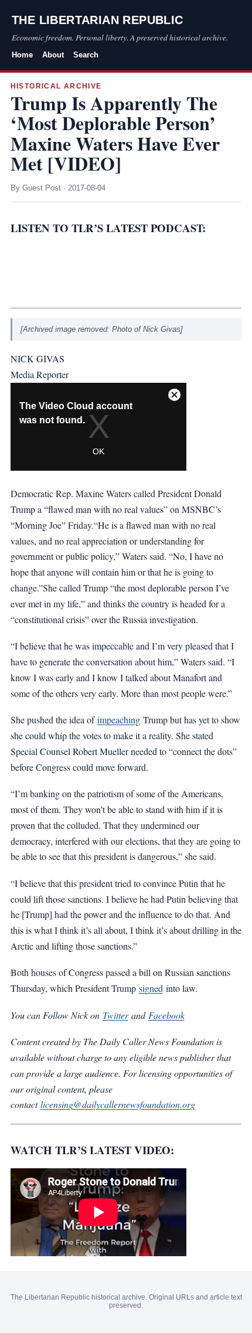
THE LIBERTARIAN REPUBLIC (97, 19)
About (53, 54)
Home (22, 54)
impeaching (118, 719)
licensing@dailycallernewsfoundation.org (117, 1104)
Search (85, 54)
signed (151, 988)
